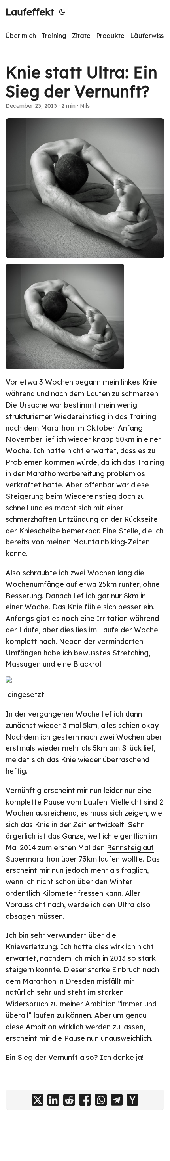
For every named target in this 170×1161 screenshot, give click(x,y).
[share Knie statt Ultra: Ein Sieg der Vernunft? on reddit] (69, 1100)
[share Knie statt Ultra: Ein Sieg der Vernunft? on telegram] (117, 1100)
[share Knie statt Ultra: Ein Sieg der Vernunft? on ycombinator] (132, 1100)
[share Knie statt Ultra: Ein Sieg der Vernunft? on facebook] (85, 1100)
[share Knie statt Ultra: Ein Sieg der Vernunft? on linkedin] (53, 1100)
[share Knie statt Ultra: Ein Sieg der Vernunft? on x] (37, 1100)
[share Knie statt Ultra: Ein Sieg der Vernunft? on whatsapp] (101, 1100)
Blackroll (88, 664)
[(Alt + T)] (62, 12)
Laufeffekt (30, 12)
